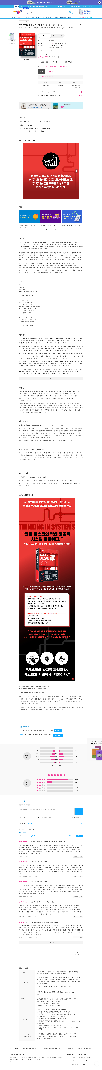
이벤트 (42, 17)
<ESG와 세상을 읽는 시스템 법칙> (32, 440)
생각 (20, 916)
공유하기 (80, 24)
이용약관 (22, 1048)
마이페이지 (80, 6)
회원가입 (75, 6)
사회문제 (33, 131)
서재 (83, 17)
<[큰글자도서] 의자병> (46, 480)
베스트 (32, 17)
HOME (12, 6)
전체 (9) (33, 836)
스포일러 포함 (47, 817)
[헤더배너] (85, 12)
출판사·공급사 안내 (70, 1048)
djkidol (20, 896)
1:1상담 (57, 972)
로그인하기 (57, 730)
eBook (60, 82)
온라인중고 (41, 6)
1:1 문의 (73, 1060)
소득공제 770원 (67, 62)
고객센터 (85, 6)
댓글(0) (35, 856)
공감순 (71, 835)
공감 (81, 856)
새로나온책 (37, 17)
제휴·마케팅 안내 (53, 1048)
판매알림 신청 (45, 85)
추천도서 (56, 17)
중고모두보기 (78, 87)
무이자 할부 (55, 62)
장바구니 (89, 6)
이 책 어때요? (58, 735)
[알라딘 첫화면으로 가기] (18, 12)
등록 (79, 811)
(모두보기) (69, 440)
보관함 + (50, 71)
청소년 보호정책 (38, 1048)
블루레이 (60, 6)
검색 (70, 12)
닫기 (99, 2)
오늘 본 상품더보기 (78, 953)
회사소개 (12, 1048)
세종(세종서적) (45, 28)
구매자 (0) (22, 823)
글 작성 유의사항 (76, 817)
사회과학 (27, 131)
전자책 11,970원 (57, 35)
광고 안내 (77, 1048)
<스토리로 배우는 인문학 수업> (32, 480)
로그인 (72, 6)
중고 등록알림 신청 (75, 85)
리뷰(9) (58, 57)
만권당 (25, 6)
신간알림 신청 (29, 125)
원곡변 (20, 937)
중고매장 (47, 6)
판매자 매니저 (61, 1048)
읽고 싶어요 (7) (29, 734)
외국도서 (30, 6)
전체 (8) (29, 823)
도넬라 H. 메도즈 (23, 28)
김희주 (34, 28)
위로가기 (97, 1064)
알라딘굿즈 (35, 6)
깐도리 (20, 876)
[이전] (21, 44)
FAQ (86, 1060)
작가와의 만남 (63, 17)
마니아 (21, 734)
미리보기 (28, 59)
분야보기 (14, 17)
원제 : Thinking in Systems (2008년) (64, 28)
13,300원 (60, 85)
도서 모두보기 (33, 477)
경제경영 (27, 128)
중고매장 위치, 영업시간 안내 (80, 1064)
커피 (64, 6)
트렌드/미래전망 (35, 128)
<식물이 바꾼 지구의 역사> (59, 480)
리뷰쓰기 (79, 835)
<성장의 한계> (45, 440)
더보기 (35, 325)
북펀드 (69, 17)
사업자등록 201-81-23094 (24, 1057)
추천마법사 (27, 17)
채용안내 (17, 1048)
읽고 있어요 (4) (38, 734)
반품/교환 (62, 972)
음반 (56, 6)
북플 (80, 17)
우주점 (51, 6)
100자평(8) (52, 57)
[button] (76, 171)
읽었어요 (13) (47, 734)
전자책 (21, 6)
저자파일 (51, 425)
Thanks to (76, 856)
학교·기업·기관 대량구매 (86, 1048)
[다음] (33, 44)
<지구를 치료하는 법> (55, 440)
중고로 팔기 (53, 91)
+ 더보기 (43, 853)
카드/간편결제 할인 (43, 62)
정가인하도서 (49, 17)
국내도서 (17, 6)
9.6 (47, 57)
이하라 (20, 856)
